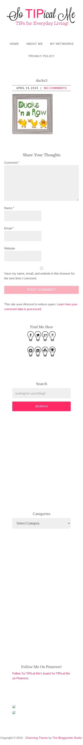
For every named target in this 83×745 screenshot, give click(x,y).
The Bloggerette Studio (67, 737)
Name (9, 208)
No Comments (55, 88)
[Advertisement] (42, 460)
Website (9, 248)
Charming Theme (36, 737)
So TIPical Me (41, 16)
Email (9, 228)
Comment (11, 162)
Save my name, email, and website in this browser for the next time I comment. (39, 276)
